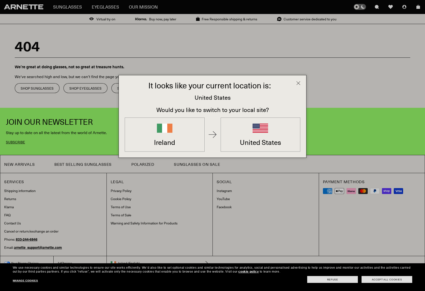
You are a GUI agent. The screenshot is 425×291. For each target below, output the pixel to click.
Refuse (332, 279)
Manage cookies (25, 280)
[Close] (298, 83)
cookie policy (248, 271)
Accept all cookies (387, 279)
